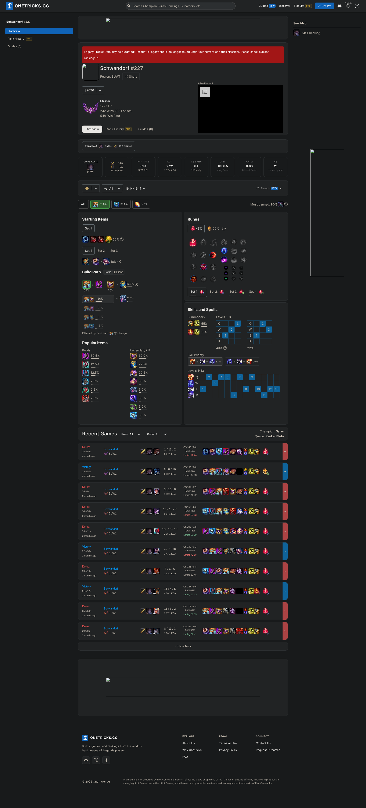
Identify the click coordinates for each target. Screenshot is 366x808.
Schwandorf (111, 449)
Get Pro (326, 6)
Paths (108, 272)
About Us (188, 743)
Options (118, 272)
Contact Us (263, 743)
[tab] (108, 146)
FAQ (185, 756)
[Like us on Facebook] (106, 760)
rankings (90, 58)
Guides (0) (145, 129)
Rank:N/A (89, 161)
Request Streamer (268, 750)
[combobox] (104, 188)
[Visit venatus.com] (274, 126)
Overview (92, 129)
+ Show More (183, 646)
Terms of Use (228, 743)
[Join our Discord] (86, 760)
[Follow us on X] (96, 760)
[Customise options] (357, 6)
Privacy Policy (228, 750)
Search (269, 188)
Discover (284, 5)
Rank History (118, 129)
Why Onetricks (192, 750)
